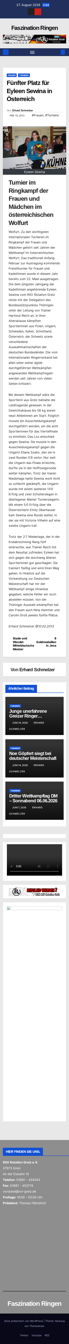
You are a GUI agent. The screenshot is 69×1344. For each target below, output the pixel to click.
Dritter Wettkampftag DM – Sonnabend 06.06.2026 (33, 798)
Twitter (24, 1335)
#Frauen (38, 115)
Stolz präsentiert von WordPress (24, 1320)
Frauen (12, 75)
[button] (57, 52)
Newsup (60, 1320)
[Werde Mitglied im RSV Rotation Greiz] (34, 891)
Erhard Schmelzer (22, 110)
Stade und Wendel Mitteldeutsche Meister (23, 644)
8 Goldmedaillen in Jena (46, 642)
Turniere (24, 75)
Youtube (36, 1335)
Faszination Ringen (34, 28)
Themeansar (37, 1326)
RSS (47, 1335)
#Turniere (52, 115)
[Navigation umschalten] (32, 52)
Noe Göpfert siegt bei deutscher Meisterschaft (32, 756)
